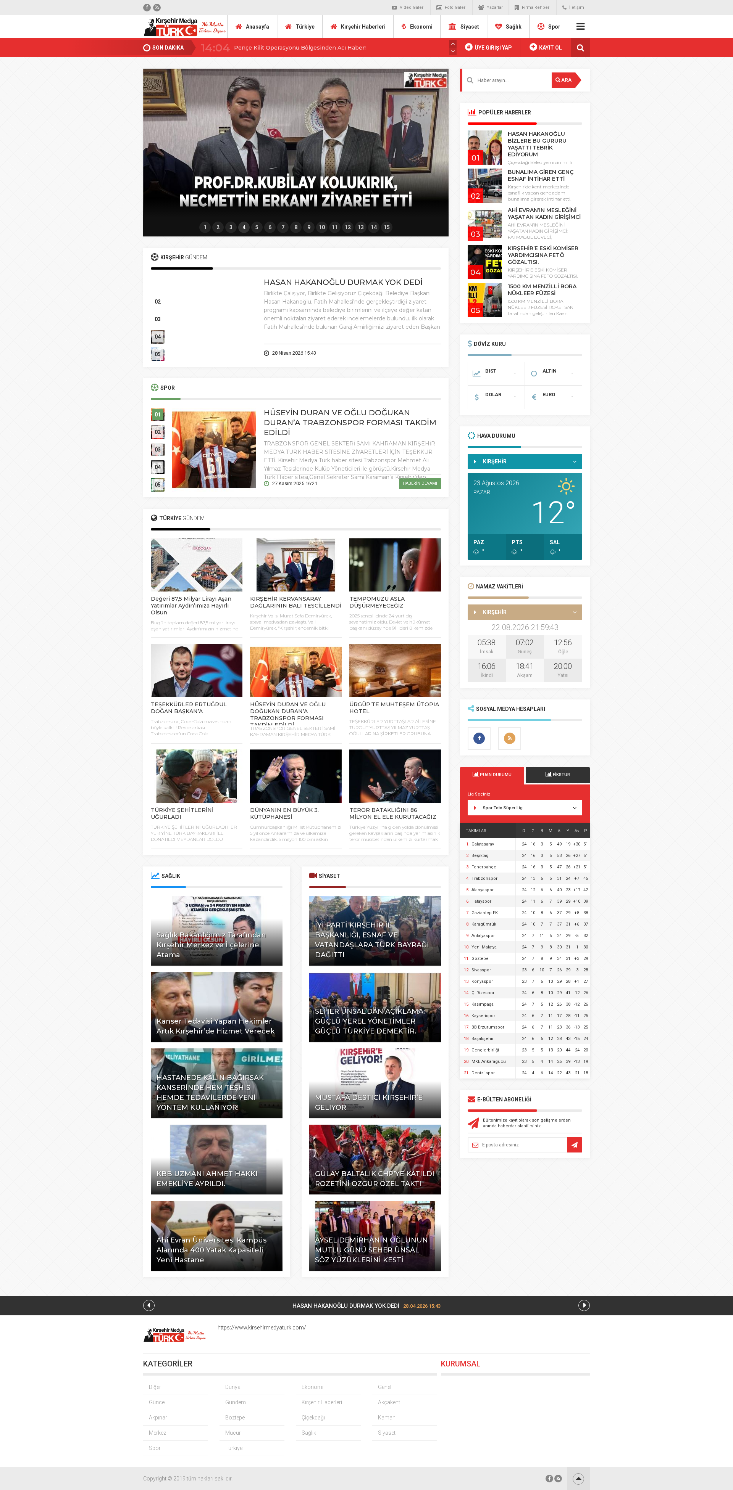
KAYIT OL (550, 48)
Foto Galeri (456, 7)
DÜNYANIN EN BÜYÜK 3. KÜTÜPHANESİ (284, 813)
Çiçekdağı (313, 1417)
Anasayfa (257, 27)
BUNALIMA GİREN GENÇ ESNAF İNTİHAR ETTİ (540, 175)
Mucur (233, 1433)
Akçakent (389, 1402)
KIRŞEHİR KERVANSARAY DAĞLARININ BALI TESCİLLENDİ (295, 602)
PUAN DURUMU (495, 774)
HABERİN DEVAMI (420, 352)
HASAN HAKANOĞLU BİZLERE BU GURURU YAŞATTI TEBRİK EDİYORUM (537, 144)
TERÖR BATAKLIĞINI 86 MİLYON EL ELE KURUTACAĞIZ (392, 813)
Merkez (157, 1433)
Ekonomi (421, 27)
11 (335, 227)
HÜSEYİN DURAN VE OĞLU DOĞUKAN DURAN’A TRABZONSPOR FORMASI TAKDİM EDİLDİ (350, 422)
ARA (566, 80)
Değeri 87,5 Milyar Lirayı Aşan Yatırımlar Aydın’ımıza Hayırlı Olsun (191, 605)
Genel (384, 1387)
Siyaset (469, 27)
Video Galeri (412, 7)
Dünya (233, 1387)
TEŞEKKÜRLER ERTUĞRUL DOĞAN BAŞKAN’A (189, 708)
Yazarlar (495, 7)
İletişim (576, 7)
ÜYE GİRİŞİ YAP (492, 48)
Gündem (235, 1402)
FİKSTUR (561, 774)
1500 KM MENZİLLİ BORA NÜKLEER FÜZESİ (542, 290)
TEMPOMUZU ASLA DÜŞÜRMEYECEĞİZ (377, 602)
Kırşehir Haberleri (363, 27)
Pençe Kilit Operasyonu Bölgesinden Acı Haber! (300, 47)
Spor (554, 27)
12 (348, 227)
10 (322, 227)
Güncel (157, 1402)
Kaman (387, 1417)
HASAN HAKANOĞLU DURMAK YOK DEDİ (343, 282)
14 (374, 227)
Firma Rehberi (536, 7)
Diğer (155, 1387)
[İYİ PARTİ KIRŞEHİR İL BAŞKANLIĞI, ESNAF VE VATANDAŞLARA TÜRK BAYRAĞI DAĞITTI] (296, 145)
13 (361, 227)
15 (387, 227)
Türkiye (305, 27)
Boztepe (235, 1417)
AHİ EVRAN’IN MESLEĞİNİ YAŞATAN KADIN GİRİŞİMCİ (544, 213)
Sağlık (513, 27)
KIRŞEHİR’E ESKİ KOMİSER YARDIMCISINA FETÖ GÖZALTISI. (543, 255)
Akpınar (158, 1417)
